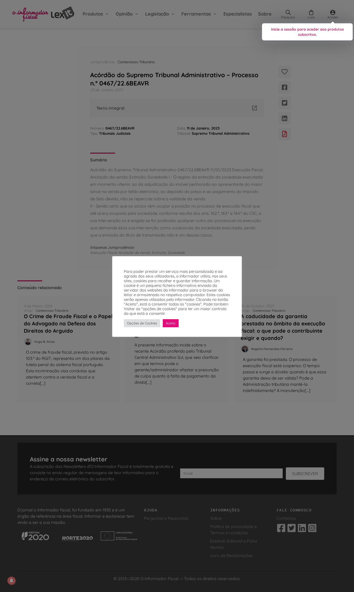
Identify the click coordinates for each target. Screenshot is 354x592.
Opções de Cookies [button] (142, 323)
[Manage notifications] (11, 580)
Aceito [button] (170, 323)
